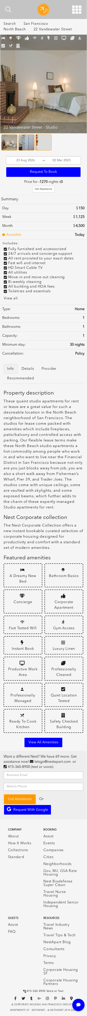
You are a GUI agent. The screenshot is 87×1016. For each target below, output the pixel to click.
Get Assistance (43, 189)
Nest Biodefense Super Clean (58, 883)
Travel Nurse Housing (54, 893)
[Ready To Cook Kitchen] (11, 46)
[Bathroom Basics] (11, 38)
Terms (48, 963)
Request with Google (30, 810)
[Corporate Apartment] (27, 38)
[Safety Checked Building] (18, 46)
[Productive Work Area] (64, 38)
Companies (53, 850)
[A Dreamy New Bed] (3, 38)
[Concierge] (18, 38)
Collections (18, 850)
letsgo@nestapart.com (52, 762)
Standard (16, 857)
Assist (48, 836)
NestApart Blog (57, 942)
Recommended (20, 378)
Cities (48, 857)
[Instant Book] (48, 38)
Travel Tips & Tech (59, 935)
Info (10, 369)
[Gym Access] (42, 38)
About (13, 836)
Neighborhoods (57, 864)
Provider (49, 369)
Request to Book (43, 172)
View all (11, 298)
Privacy (49, 956)
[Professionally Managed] (79, 38)
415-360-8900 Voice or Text (45, 991)
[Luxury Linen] (56, 38)
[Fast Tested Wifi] (35, 38)
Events (49, 843)
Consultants (54, 949)
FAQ (12, 932)
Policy (80, 353)
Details (28, 369)
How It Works (20, 843)
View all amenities (43, 742)
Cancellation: (13, 353)
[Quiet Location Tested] (3, 46)
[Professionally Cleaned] (72, 38)
